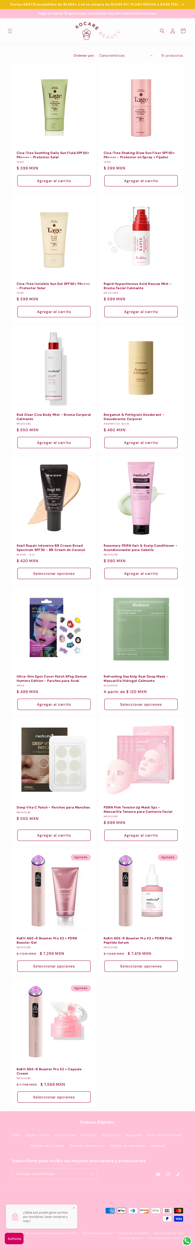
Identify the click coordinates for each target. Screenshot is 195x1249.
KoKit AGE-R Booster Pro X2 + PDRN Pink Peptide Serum (138, 940)
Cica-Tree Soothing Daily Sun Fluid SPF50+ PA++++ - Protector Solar (53, 155)
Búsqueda (134, 1135)
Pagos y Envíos (37, 1135)
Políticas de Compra (47, 1146)
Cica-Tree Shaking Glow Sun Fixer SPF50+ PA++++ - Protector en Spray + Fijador (139, 155)
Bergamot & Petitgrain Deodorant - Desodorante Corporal (134, 417)
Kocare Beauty (36, 1233)
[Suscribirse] (92, 1174)
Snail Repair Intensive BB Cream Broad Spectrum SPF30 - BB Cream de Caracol (51, 548)
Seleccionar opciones (54, 573)
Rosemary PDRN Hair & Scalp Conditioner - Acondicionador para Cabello (140, 548)
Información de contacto (165, 1238)
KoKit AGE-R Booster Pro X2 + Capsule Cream (49, 1071)
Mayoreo (158, 1146)
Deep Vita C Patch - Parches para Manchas (53, 807)
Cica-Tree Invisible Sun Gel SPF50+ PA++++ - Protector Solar (53, 286)
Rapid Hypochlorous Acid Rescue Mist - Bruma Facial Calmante (137, 286)
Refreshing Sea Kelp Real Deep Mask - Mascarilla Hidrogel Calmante (136, 678)
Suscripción (111, 1135)
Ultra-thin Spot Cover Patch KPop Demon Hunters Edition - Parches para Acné (52, 678)
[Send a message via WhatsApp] (187, 1241)
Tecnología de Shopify (62, 1233)
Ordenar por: (83, 55)
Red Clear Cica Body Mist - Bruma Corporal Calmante (54, 417)
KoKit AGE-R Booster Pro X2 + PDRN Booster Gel (47, 940)
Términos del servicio (87, 1146)
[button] (10, 31)
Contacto (88, 1135)
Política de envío (131, 1238)
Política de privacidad (133, 1233)
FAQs (16, 1135)
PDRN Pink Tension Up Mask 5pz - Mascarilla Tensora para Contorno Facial (138, 809)
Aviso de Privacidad (164, 1135)
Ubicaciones (65, 1135)
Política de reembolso (128, 1146)
